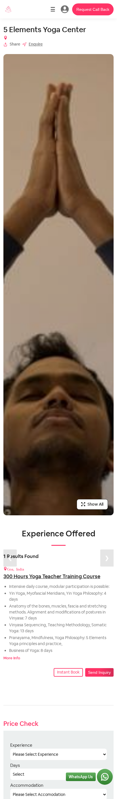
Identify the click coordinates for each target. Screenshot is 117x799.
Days (15, 765)
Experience (21, 745)
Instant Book (68, 672)
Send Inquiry (99, 672)
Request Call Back (92, 9)
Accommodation (26, 785)
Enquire (36, 44)
